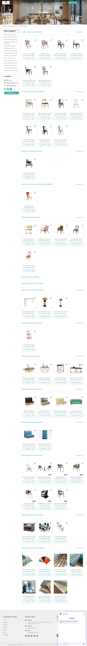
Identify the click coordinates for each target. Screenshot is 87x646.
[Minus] (83, 614)
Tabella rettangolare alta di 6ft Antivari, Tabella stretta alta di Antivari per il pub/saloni (29, 313)
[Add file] (60, 643)
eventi (57, 2)
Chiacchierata (73, 2)
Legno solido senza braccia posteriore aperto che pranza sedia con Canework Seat (29, 267)
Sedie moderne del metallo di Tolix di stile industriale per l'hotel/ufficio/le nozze (60, 141)
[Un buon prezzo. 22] (60, 302)
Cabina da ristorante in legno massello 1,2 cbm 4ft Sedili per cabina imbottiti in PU (60, 412)
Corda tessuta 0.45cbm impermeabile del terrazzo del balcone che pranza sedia (29, 505)
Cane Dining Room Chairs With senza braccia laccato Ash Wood (76, 241)
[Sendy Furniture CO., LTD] (6, 2)
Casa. (35, 2)
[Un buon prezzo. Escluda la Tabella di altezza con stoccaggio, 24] (44, 302)
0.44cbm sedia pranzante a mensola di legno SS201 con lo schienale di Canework (29, 241)
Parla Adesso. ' (28, 58)
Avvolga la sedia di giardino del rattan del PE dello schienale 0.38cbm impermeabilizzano (44, 479)
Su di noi (41, 2)
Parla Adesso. (11, 93)
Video (52, 2)
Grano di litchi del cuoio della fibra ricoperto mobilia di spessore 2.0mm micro (60, 598)
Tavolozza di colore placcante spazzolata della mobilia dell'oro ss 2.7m (60, 571)
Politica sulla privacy (11, 644)
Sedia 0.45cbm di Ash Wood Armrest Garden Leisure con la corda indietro (44, 241)
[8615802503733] (34, 636)
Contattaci (64, 2)
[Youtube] (31, 636)
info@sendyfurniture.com (12, 83)
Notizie (5, 629)
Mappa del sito (20, 644)
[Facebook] (29, 636)
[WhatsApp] (5, 89)
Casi (4, 632)
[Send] (84, 643)
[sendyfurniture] (11, 89)
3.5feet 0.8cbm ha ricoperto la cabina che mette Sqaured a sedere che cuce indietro (28, 445)
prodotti (47, 2)
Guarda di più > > (80, 32)
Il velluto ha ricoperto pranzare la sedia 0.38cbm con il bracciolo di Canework (60, 241)
